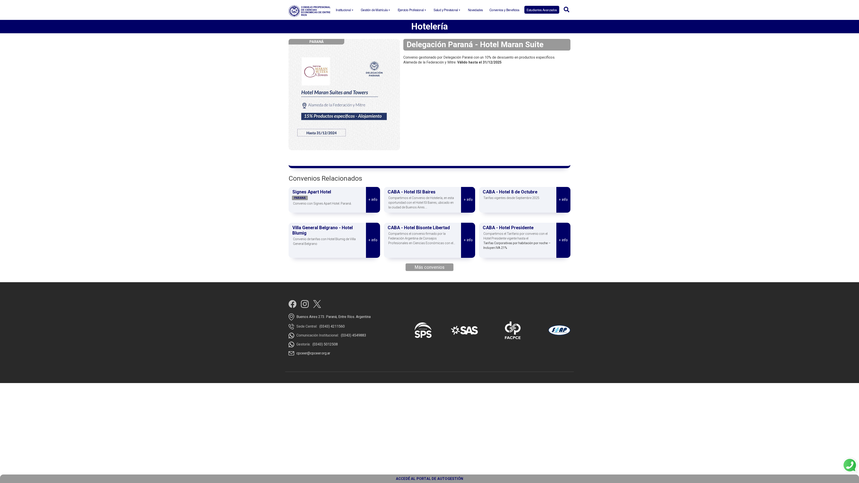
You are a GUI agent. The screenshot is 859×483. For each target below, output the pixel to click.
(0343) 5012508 (325, 344)
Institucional (342, 11)
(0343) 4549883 (353, 335)
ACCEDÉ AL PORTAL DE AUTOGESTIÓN (429, 479)
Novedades (475, 10)
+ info (372, 199)
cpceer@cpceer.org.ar (313, 353)
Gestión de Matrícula (373, 11)
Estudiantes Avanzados (542, 10)
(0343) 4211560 (332, 326)
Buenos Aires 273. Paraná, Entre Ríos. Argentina (333, 317)
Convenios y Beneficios (504, 10)
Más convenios (429, 267)
